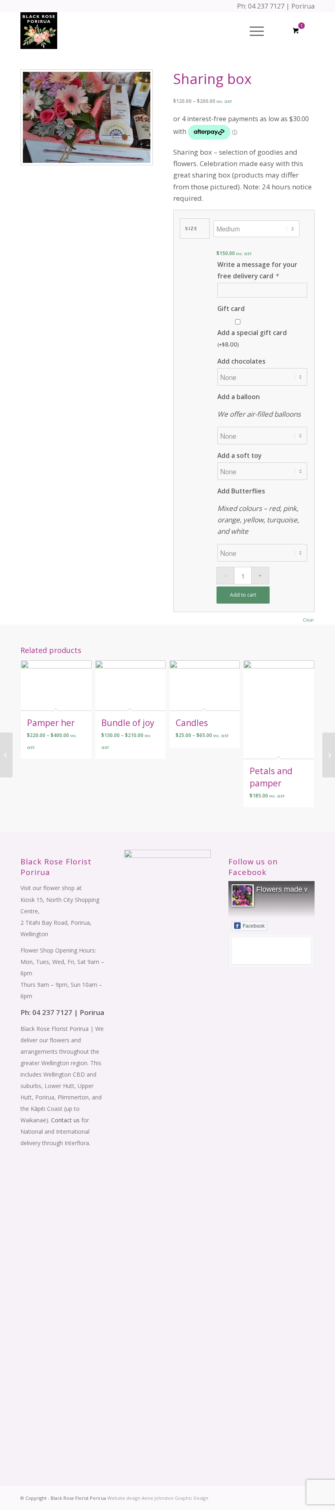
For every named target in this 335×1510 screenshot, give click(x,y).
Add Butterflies (241, 490)
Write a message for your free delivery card (257, 270)
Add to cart (243, 594)
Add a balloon (238, 396)
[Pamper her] (6, 755)
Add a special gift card (252, 338)
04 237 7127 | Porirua (281, 6)
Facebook (254, 926)
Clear (308, 619)
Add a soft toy (239, 455)
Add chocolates (241, 361)
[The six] (328, 755)
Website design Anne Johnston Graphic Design (157, 1498)
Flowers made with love (294, 889)
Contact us (65, 1120)
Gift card (231, 308)
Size (191, 228)
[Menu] (252, 30)
